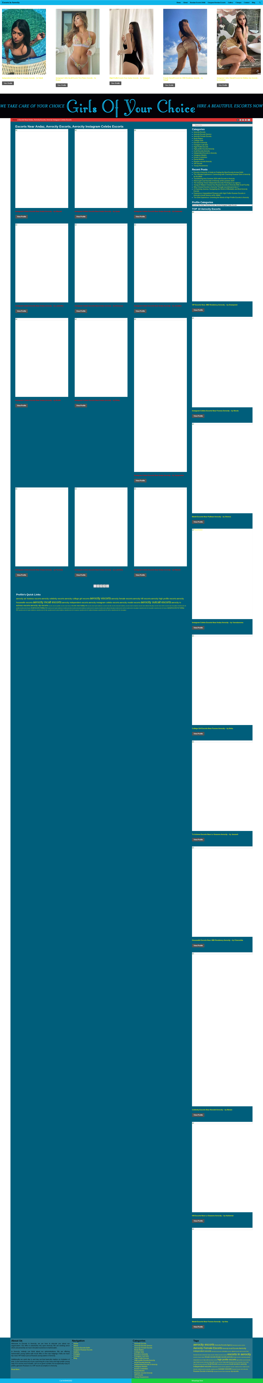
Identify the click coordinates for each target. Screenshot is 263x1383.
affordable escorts (226, 1351)
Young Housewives (201, 166)
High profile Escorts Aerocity (204, 149)
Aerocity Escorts (199, 132)
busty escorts (211, 1354)
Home (179, 2)
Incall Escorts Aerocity (202, 151)
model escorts (238, 1366)
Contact (246, 2)
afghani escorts (235, 1351)
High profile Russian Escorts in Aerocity (233, 1362)
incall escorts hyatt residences (55, 608)
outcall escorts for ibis (41, 610)
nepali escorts (214, 1369)
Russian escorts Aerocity (203, 161)
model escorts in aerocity (204, 1369)
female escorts (210, 1357)
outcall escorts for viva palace (118, 610)
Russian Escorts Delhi (197, 2)
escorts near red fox (160, 605)
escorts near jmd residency (119, 605)
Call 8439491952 (65, 1381)
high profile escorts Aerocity (243, 1360)
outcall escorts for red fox (104, 610)
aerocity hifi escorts (142, 598)
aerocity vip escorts (39, 605)
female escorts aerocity (224, 1357)
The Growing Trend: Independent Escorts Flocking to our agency (217, 183)
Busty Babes (198, 138)
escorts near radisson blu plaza (146, 605)
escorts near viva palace (171, 605)
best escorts (243, 1351)
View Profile (8, 83)
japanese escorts (230, 1366)
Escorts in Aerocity (11, 2)
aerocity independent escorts (75, 602)
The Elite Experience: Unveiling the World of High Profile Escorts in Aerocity (221, 197)
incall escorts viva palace (132, 608)
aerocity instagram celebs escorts (104, 602)
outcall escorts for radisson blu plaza (89, 610)
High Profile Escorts (201, 147)
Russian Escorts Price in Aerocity (222, 1371)
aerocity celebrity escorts (53, 598)
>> (249, 120)
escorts (225, 1354)
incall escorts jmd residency (79, 608)
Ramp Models (199, 159)
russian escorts (225, 1369)
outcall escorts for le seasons (71, 610)
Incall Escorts (212, 1364)
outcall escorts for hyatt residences (27, 610)
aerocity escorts (100, 598)
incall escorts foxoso (25, 608)
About (185, 2)
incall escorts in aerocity (238, 1364)
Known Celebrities (200, 157)
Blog (253, 2)
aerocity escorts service (239, 1345)
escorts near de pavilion (55, 605)
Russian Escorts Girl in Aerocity (240, 1369)
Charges (238, 2)
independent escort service (218, 1366)
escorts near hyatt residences (95, 605)
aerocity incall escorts (47, 602)
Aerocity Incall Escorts (230, 1348)
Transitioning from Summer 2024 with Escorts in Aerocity (214, 178)
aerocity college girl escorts (77, 598)
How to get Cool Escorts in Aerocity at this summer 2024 (214, 181)
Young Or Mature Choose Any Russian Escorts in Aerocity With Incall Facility (221, 185)
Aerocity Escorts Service (202, 134)
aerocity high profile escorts (163, 598)
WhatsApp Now (197, 1381)
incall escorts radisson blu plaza (107, 608)
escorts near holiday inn (79, 605)
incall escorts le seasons (93, 608)
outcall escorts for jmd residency (56, 610)
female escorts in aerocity (239, 1357)
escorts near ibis (107, 605)
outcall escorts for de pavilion (146, 608)
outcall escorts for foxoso (160, 608)
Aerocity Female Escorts (202, 136)
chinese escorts (219, 1354)
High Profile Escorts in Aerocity (201, 1362)
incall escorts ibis (67, 608)
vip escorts (235, 1371)
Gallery (230, 2)
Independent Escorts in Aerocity (205, 153)
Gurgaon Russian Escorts (217, 2)
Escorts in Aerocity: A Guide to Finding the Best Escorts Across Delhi (218, 172)
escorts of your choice (199, 1357)
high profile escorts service (216, 1362)
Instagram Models (200, 155)
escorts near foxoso (66, 605)
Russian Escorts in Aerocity (203, 1371)
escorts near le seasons (132, 605)
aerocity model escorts (130, 602)
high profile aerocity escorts (210, 1360)
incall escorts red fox (121, 608)
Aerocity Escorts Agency (223, 1345)
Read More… (16, 1369)
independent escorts (202, 1366)
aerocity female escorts (122, 598)
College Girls (198, 140)
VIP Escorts (198, 163)
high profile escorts (226, 1359)
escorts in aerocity (239, 1354)
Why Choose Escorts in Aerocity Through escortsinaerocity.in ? (216, 187)
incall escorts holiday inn (39, 608)
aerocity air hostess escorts (28, 598)
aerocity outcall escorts (156, 602)
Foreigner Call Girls (201, 145)
